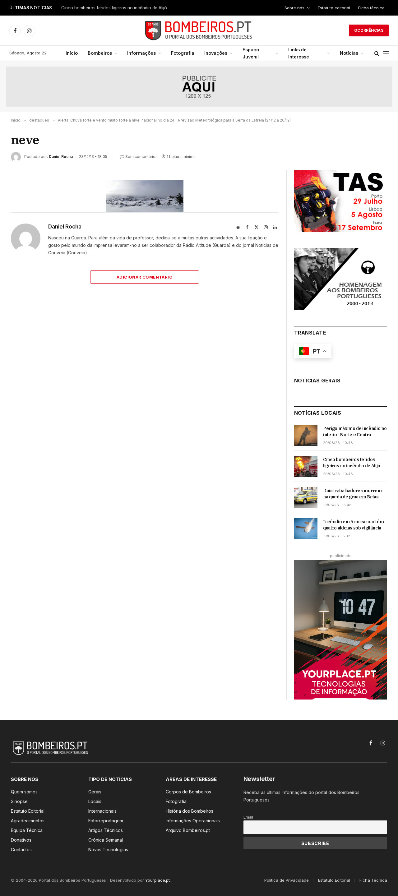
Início (72, 53)
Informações (141, 53)
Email (248, 817)
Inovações (215, 53)
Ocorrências (368, 30)
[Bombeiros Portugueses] (199, 30)
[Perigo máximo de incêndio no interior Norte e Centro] (305, 435)
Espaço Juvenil (251, 53)
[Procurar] (376, 53)
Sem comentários (141, 156)
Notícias (349, 53)
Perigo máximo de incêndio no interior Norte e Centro (354, 431)
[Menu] (386, 53)
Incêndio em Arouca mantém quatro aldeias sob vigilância (353, 525)
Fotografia (182, 53)
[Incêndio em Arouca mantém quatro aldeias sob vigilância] (305, 528)
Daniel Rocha (61, 156)
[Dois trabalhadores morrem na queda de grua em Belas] (305, 497)
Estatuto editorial (334, 7)
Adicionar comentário (145, 277)
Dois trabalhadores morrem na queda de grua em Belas (352, 494)
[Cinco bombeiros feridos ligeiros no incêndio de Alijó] (305, 466)
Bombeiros (100, 53)
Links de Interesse (298, 53)
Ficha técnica (371, 7)
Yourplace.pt (157, 880)
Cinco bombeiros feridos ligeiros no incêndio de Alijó (114, 7)
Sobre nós (294, 7)
